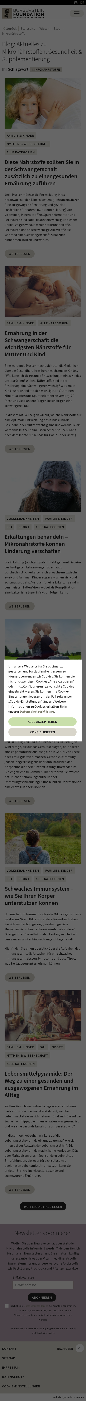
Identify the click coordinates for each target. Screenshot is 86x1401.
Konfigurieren (42, 732)
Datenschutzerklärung (37, 711)
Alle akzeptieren (42, 722)
